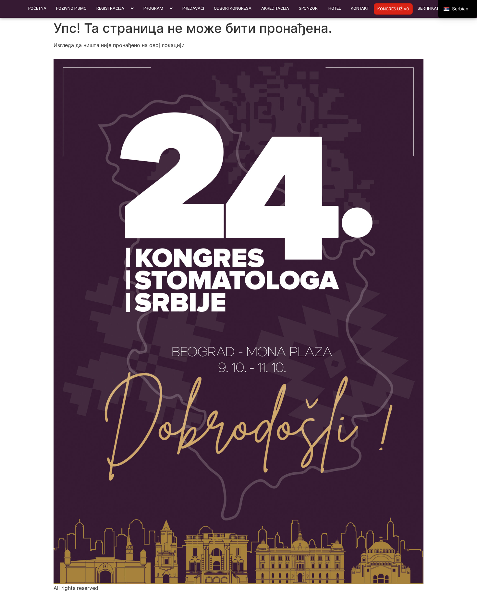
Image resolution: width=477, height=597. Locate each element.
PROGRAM (153, 8)
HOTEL (334, 8)
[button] (115, 8)
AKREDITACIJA (275, 8)
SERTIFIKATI (429, 8)
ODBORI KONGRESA (232, 8)
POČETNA (37, 8)
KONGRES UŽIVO (393, 8)
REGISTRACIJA (110, 8)
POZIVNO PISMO (71, 8)
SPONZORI (309, 8)
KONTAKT (360, 8)
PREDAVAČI (193, 8)
